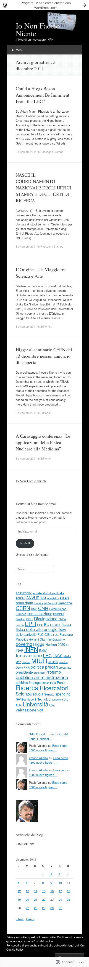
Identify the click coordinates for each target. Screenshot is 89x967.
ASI (43, 597)
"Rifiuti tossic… (39, 734)
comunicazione (39, 613)
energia (20, 625)
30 (52, 908)
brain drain (24, 602)
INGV (43, 650)
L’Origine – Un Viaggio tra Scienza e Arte (41, 272)
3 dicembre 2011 (26, 152)
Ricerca (27, 687)
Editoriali (45, 326)
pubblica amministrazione (42, 677)
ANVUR (32, 597)
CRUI (29, 619)
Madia (67, 656)
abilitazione (24, 593)
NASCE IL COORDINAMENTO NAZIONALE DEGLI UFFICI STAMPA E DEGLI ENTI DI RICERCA (43, 188)
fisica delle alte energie (37, 629)
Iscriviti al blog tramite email (36, 503)
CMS (34, 609)
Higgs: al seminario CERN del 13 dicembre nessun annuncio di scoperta (44, 355)
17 (60, 891)
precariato (65, 667)
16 (52, 891)
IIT (67, 645)
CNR (43, 608)
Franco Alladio (38, 758)
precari (51, 667)
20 (27, 899)
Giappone (58, 639)
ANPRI (20, 598)
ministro (26, 662)
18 (68, 891)
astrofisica (53, 598)
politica (37, 667)
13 (27, 891)
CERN (23, 607)
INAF (19, 650)
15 (43, 891)
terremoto (57, 699)
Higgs (38, 644)
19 (19, 899)
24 (60, 899)
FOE (56, 634)
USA (52, 705)
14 (35, 891)
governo (24, 644)
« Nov (20, 919)
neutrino (63, 662)
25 (68, 899)
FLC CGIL (44, 634)
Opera (19, 667)
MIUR (39, 660)
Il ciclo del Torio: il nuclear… (48, 736)
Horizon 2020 (55, 644)
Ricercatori (53, 687)
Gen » (30, 919)
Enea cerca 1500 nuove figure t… (48, 747)
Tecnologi (44, 699)
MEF (18, 662)
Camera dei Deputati (45, 603)
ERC (40, 625)
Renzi (61, 682)
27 (27, 908)
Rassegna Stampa (51, 152)
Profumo (53, 672)
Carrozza (65, 602)
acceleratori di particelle (48, 593)
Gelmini (34, 639)
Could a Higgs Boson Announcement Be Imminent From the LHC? (42, 94)
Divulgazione (46, 618)
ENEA (62, 619)
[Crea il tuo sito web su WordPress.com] (44, 5)
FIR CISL (55, 625)
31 (60, 908)
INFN (31, 649)
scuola (38, 693)
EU (46, 624)
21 (35, 899)
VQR (40, 710)
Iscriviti (25, 543)
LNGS (58, 655)
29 (43, 908)
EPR (30, 624)
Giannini (46, 639)
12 (19, 891)
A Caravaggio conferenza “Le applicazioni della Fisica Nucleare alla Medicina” (43, 442)
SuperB (32, 699)
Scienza (24, 693)
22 (43, 899)
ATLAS (64, 598)
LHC (47, 655)
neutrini (53, 662)
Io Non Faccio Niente (31, 480)
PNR (27, 667)
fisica (66, 624)
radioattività (49, 683)
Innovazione (29, 655)
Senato (49, 694)
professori (39, 672)
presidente (24, 672)
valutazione (26, 710)
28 (35, 908)
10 (60, 882)
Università (35, 704)
